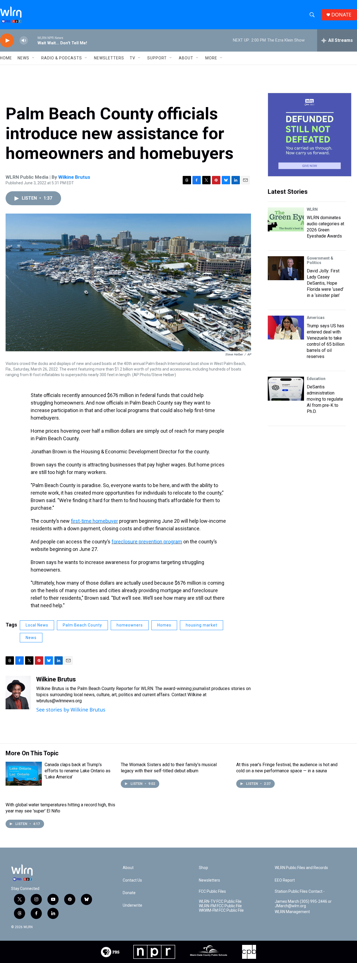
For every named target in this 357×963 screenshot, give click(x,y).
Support (157, 58)
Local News (37, 625)
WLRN (312, 209)
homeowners (130, 625)
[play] (7, 40)
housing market (201, 625)
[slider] (32, 40)
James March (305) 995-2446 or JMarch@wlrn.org (303, 903)
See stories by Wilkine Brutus (70, 709)
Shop (203, 868)
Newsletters (109, 58)
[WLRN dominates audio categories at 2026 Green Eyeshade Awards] (286, 219)
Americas (316, 317)
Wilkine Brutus (74, 177)
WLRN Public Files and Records (301, 868)
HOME (6, 58)
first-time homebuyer (94, 521)
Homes (164, 625)
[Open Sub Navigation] (33, 58)
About (186, 58)
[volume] (23, 40)
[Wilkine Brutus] (18, 692)
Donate (129, 893)
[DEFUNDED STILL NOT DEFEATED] (309, 134)
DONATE (341, 15)
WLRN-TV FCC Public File (220, 901)
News (31, 637)
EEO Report (285, 880)
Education (316, 378)
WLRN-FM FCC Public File (220, 906)
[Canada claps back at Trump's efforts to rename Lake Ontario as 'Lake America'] (24, 774)
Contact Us (132, 880)
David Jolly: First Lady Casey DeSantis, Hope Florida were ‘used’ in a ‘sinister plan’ (325, 283)
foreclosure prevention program (147, 542)
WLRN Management (292, 912)
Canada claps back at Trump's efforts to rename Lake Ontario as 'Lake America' (77, 771)
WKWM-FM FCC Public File (221, 910)
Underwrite (132, 905)
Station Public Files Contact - (300, 891)
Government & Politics (320, 260)
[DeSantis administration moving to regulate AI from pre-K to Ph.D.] (286, 389)
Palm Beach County (82, 625)
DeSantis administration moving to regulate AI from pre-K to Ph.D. (325, 399)
